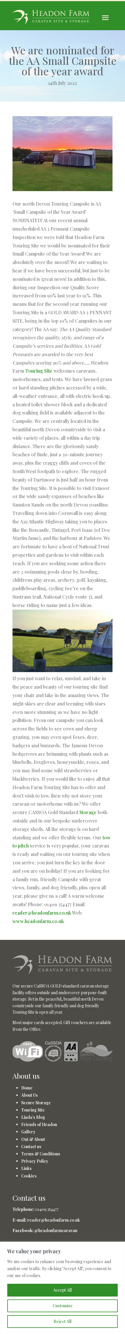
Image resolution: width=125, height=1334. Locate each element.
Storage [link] (88, 812)
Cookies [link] (29, 1176)
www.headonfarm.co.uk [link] (38, 921)
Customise (63, 1305)
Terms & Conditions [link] (40, 1154)
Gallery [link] (28, 1131)
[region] (62, 1288)
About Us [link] (29, 1095)
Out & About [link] (33, 1139)
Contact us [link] (31, 1146)
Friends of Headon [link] (39, 1124)
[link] (62, 972)
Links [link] (26, 1168)
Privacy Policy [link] (34, 1161)
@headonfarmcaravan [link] (55, 1230)
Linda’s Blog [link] (33, 1117)
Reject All (62, 1321)
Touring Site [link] (38, 371)
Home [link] (27, 1088)
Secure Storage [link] (36, 1102)
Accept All (62, 1290)
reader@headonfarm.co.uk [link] (41, 913)
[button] (105, 17)
